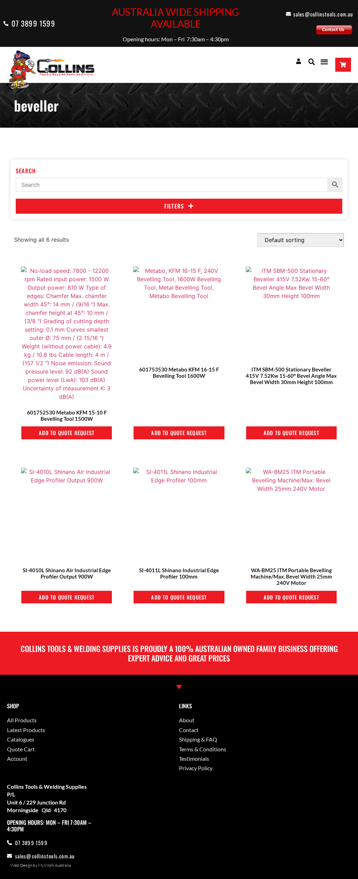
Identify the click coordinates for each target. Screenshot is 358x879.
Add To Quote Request (66, 433)
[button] (311, 61)
